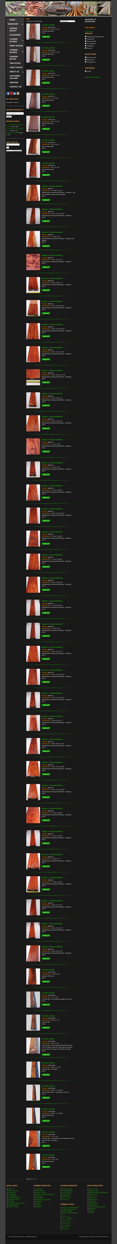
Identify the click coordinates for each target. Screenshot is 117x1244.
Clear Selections (89, 31)
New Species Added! (13, 132)
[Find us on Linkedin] (14, 93)
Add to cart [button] (46, 37)
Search (9, 116)
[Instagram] (18, 93)
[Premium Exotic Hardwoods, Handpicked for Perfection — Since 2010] (58, 5)
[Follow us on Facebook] (7, 93)
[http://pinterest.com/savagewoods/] (11, 93)
